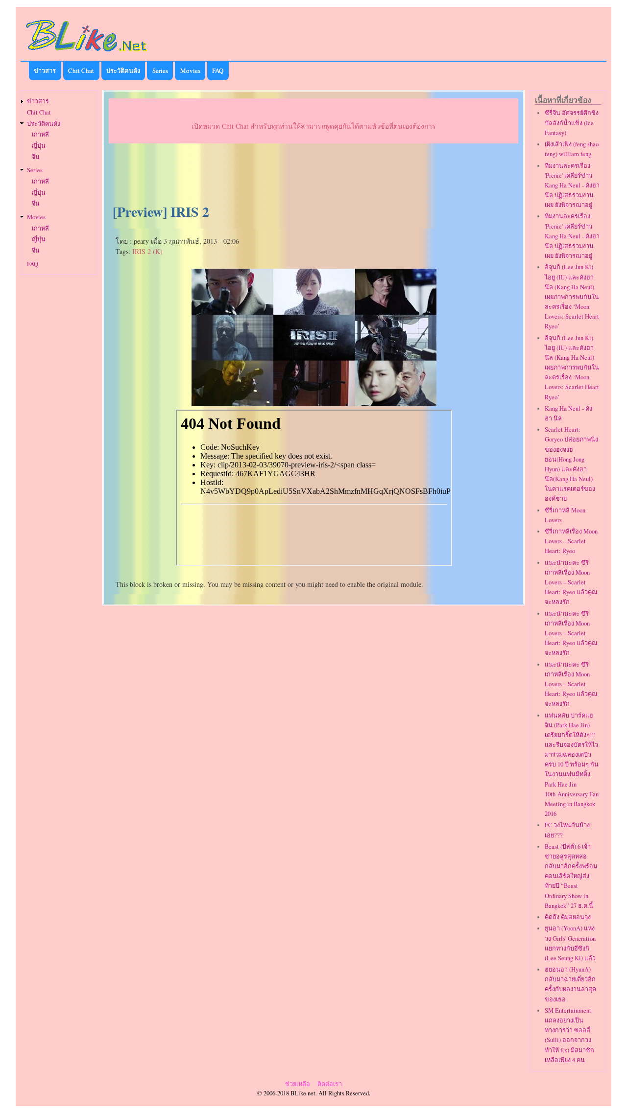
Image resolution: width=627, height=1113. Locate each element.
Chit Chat (81, 70)
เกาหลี (40, 134)
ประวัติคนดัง (123, 70)
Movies (190, 70)
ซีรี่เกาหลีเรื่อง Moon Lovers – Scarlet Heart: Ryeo (571, 541)
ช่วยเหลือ (297, 1084)
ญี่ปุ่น (39, 145)
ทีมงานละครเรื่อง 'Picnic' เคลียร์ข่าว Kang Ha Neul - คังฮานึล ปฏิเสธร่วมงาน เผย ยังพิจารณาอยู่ (572, 185)
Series (160, 70)
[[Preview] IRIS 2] (314, 403)
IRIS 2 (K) (147, 251)
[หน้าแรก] (86, 53)
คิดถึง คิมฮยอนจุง (568, 917)
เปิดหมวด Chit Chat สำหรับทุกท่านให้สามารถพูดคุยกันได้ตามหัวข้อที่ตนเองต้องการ (314, 126)
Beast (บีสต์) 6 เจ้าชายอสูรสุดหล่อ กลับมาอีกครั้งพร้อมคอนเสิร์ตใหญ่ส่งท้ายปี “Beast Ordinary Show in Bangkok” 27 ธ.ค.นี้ (571, 876)
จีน (36, 157)
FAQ (217, 70)
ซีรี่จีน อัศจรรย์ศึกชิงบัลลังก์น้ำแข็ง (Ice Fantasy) (572, 123)
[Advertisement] (313, 174)
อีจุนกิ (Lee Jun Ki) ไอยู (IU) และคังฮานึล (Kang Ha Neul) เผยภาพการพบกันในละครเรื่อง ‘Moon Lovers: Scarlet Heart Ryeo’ (572, 296)
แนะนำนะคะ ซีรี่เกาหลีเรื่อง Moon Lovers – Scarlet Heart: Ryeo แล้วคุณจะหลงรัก (571, 582)
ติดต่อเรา (329, 1084)
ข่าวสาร (45, 70)
